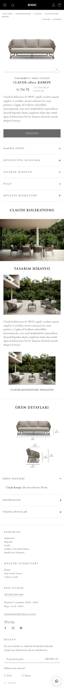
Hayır (28, 675)
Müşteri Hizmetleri (20, 195)
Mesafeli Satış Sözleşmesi (14, 552)
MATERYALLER (12, 500)
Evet (9, 675)
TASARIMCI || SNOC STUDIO (31, 78)
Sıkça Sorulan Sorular (13, 573)
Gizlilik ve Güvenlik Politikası (16, 549)
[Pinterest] (21, 628)
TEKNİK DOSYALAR (15, 511)
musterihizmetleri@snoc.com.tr (20, 614)
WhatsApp (9, 622)
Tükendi (32, 133)
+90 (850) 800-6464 (13, 594)
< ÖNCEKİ (45, 19)
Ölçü (7, 183)
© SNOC (10, 683)
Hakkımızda (9, 538)
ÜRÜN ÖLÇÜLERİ (14, 478)
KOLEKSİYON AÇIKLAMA (21, 160)
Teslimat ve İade (11, 577)
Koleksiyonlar (23, 14)
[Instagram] (13, 628)
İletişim (7, 569)
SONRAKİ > (57, 19)
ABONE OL (51, 659)
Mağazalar (8, 541)
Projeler (7, 545)
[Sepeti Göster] (59, 5)
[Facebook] (5, 628)
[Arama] (12, 5)
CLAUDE (37, 14)
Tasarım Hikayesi (18, 172)
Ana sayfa (7, 14)
